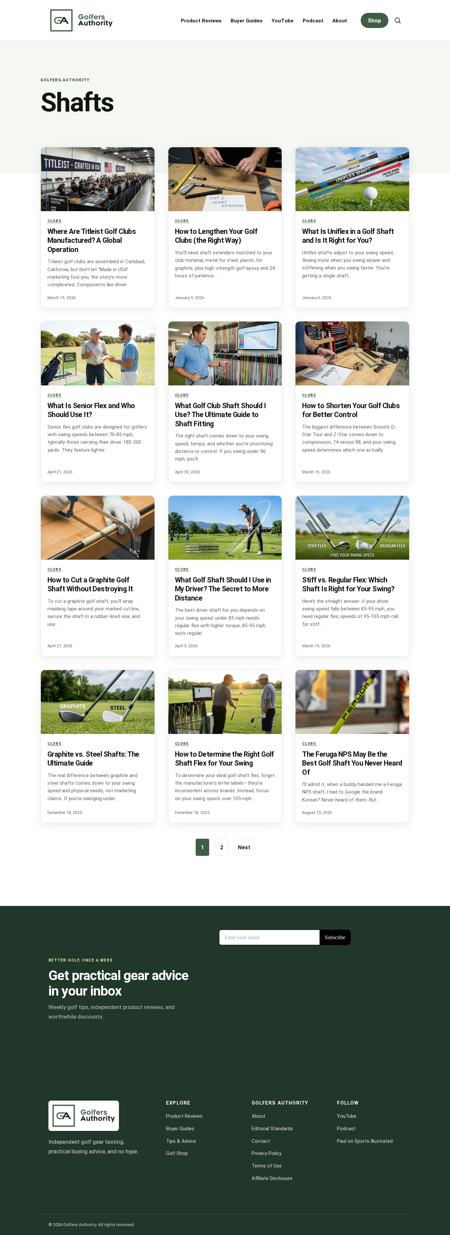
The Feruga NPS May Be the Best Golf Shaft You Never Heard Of (352, 763)
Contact (261, 1141)
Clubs (54, 220)
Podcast (313, 21)
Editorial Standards (272, 1129)
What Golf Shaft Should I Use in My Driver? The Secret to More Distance (223, 589)
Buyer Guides (247, 21)
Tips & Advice (181, 1141)
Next (244, 847)
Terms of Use (267, 1166)
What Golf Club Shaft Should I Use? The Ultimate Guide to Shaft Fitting (220, 415)
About (339, 21)
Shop (374, 20)
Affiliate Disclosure (272, 1178)
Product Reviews (201, 21)
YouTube (282, 21)
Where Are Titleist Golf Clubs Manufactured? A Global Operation (91, 240)
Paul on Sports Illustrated (365, 1141)
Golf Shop (177, 1153)
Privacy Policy (266, 1153)
